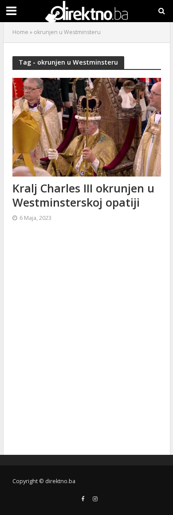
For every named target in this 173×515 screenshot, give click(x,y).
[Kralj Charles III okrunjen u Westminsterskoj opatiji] (86, 126)
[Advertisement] (86, 342)
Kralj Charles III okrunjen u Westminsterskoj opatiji (83, 195)
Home (20, 32)
